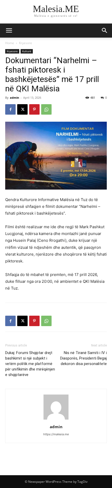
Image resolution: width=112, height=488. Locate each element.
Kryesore (25, 43)
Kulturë (26, 51)
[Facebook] (10, 109)
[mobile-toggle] (9, 30)
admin (14, 97)
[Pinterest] (34, 109)
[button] (104, 30)
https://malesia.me (56, 434)
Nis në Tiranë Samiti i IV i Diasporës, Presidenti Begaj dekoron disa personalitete (83, 358)
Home (9, 43)
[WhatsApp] (46, 109)
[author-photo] (56, 419)
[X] (22, 109)
